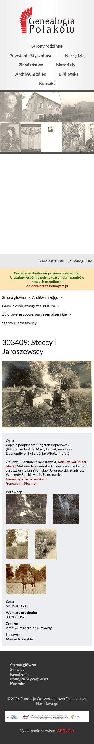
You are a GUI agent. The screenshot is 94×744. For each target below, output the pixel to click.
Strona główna (14, 297)
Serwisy (17, 669)
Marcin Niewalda (19, 639)
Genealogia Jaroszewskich (26, 479)
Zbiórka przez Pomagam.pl (47, 286)
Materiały (65, 64)
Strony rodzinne (47, 46)
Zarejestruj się (52, 261)
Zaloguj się (83, 261)
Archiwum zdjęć (30, 74)
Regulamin (19, 674)
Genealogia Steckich (21, 483)
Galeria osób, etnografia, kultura (28, 306)
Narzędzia (75, 55)
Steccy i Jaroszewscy (19, 323)
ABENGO (65, 730)
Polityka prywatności (29, 678)
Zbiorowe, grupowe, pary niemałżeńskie (34, 314)
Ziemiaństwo (31, 64)
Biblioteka (69, 74)
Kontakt (47, 83)
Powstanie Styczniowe (30, 55)
